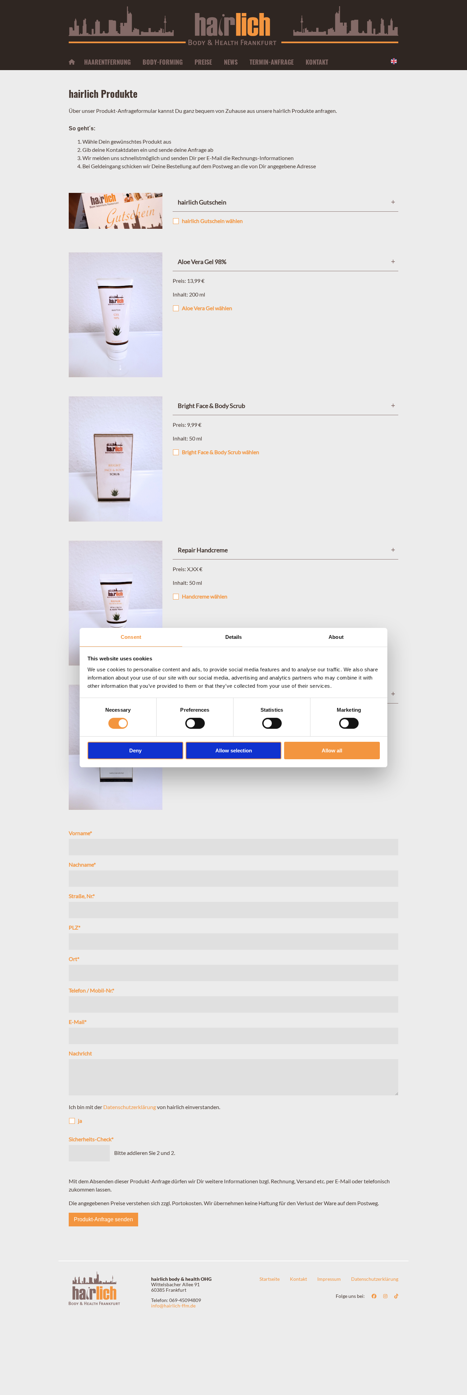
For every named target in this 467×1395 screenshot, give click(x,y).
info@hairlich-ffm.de (173, 1305)
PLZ (74, 927)
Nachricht (80, 1053)
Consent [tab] (131, 637)
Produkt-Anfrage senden (103, 1219)
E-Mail (77, 1021)
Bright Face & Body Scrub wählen (220, 452)
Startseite (269, 1279)
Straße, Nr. (82, 896)
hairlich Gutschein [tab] (202, 202)
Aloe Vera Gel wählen (207, 308)
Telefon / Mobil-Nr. (91, 990)
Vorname (80, 833)
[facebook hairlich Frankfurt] (374, 1296)
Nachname (82, 864)
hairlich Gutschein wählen (212, 221)
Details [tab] (233, 637)
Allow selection (233, 750)
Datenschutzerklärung (129, 1107)
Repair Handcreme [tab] (203, 550)
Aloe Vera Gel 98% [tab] (202, 261)
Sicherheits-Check (91, 1139)
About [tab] (336, 637)
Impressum (329, 1279)
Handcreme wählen (204, 596)
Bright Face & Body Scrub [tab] (211, 405)
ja (80, 1120)
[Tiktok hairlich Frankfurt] (396, 1296)
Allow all (332, 750)
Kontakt (298, 1279)
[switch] (195, 723)
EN (394, 61)
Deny (135, 750)
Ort (74, 959)
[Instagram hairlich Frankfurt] (385, 1296)
